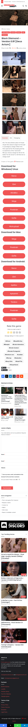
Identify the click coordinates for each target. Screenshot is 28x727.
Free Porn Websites (6, 694)
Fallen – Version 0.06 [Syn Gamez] (7, 417)
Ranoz (14, 176)
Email (3, 461)
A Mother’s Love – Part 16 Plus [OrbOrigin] (11, 601)
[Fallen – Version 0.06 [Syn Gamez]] (7, 412)
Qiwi (14, 184)
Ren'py (8, 367)
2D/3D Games (5, 32)
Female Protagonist (14, 351)
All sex (8, 341)
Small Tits (19, 361)
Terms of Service (5, 707)
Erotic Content (14, 348)
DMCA (3, 507)
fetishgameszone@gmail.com (12, 678)
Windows (4, 35)
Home (4, 29)
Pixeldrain (14, 210)
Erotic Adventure (18, 344)
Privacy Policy (4, 704)
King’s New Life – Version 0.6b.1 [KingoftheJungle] (20, 418)
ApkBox (14, 285)
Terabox (14, 302)
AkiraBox (14, 193)
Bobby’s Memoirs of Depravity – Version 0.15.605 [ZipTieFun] (12, 579)
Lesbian (20, 354)
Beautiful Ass (18, 341)
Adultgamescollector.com (7, 674)
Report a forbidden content (9, 512)
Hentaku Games (5, 691)
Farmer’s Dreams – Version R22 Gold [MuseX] (12, 646)
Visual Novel (14, 365)
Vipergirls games (5, 696)
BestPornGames (5, 686)
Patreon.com (19, 161)
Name (3, 454)
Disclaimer (3, 709)
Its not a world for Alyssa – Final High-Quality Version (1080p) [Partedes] (12, 556)
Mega (14, 201)
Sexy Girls (9, 361)
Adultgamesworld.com (21, 674)
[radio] (8, 332)
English (10, 370)
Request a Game (6, 502)
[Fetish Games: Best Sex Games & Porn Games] (10, 5)
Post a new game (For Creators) (10, 500)
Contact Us (5, 505)
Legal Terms (4, 712)
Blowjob (7, 344)
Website (3, 467)
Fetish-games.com (5, 662)
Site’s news (5, 510)
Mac (23, 32)
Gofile (14, 218)
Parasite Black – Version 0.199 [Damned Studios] (15, 1)
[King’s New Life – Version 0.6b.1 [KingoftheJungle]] (21, 412)
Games (8, 29)
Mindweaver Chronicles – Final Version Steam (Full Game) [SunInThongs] (6, 398)
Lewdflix (3, 689)
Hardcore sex (10, 354)
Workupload (14, 226)
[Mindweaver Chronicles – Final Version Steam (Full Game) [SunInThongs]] (7, 390)
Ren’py (9, 358)
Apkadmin (14, 294)
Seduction (18, 358)
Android (13, 32)
